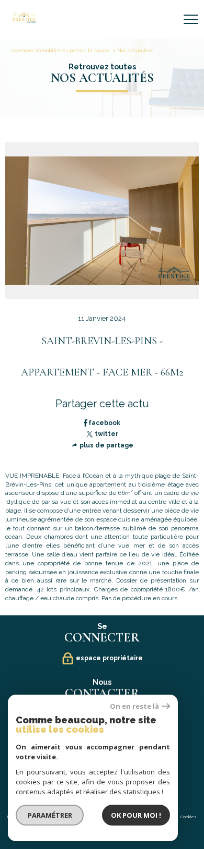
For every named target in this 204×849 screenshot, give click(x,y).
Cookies (188, 817)
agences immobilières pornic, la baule (60, 50)
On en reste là (134, 706)
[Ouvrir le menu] (191, 19)
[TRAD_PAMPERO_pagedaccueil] (24, 21)
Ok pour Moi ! (136, 815)
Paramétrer (50, 815)
